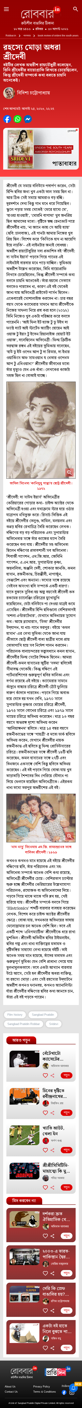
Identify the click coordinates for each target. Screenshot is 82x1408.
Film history (14, 1014)
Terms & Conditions (44, 1391)
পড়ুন (66, 1075)
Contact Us (11, 1391)
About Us (10, 1386)
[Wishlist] (45, 1075)
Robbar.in (11, 35)
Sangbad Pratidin (43, 1014)
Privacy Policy (41, 1386)
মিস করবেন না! (24, 1201)
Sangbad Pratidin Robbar (23, 1024)
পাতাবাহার (27, 35)
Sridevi (53, 1024)
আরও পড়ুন (21, 1040)
